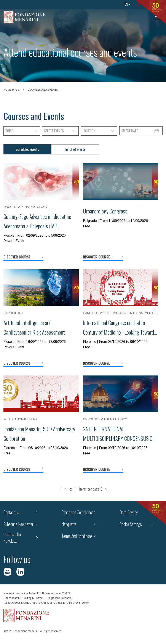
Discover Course (16, 257)
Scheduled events (27, 149)
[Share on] (139, 4)
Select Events (54, 130)
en (126, 4)
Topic (9, 130)
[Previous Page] (60, 489)
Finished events (75, 149)
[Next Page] (76, 489)
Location (89, 130)
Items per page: (89, 489)
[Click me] (7, 572)
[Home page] (24, 17)
